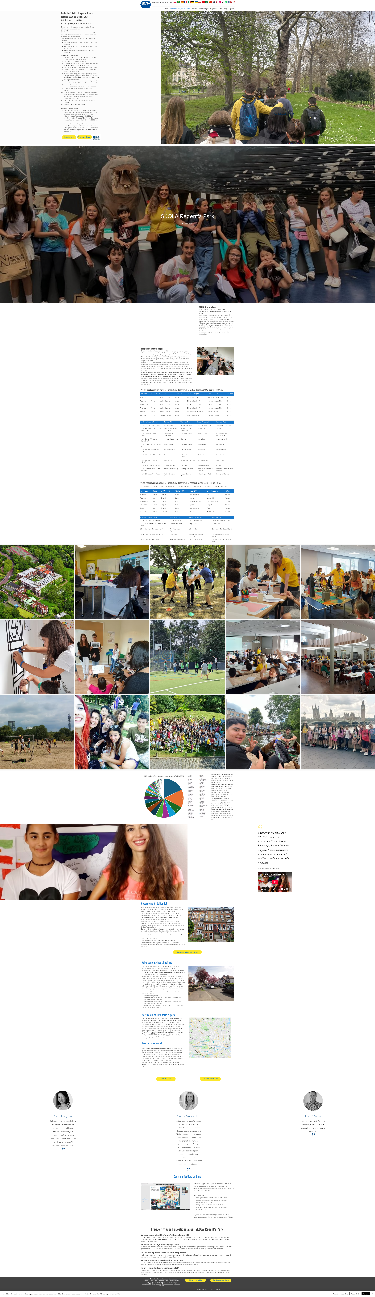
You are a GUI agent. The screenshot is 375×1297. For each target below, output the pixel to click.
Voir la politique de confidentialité (110, 1294)
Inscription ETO (146, 1284)
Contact (161, 1286)
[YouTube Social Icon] (231, 2)
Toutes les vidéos (186, 295)
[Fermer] (372, 1293)
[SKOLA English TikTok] (223, 2)
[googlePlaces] (234, 2)
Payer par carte (156, 1284)
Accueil (147, 1279)
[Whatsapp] (226, 2)
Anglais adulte (173, 1279)
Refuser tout (355, 1294)
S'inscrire (177, 1284)
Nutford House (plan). (175, 908)
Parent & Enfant (148, 1281)
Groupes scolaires (174, 1281)
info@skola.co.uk (156, 2)
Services (148, 1282)
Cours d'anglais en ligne (161, 1281)
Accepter (366, 1294)
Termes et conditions (170, 1282)
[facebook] (228, 2)
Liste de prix (159, 1282)
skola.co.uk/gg (153, 376)
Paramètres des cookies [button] (340, 1294)
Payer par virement (167, 1284)
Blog (153, 1282)
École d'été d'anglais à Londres (159, 1279)
